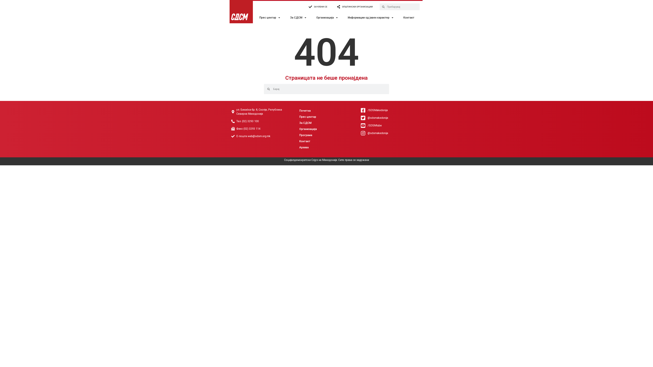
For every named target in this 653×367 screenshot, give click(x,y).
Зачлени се (320, 6)
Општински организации (357, 6)
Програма (305, 135)
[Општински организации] (338, 6)
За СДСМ (296, 17)
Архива (304, 147)
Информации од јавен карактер (368, 17)
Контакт (408, 17)
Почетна (305, 110)
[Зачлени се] (310, 6)
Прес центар (267, 17)
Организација (325, 17)
